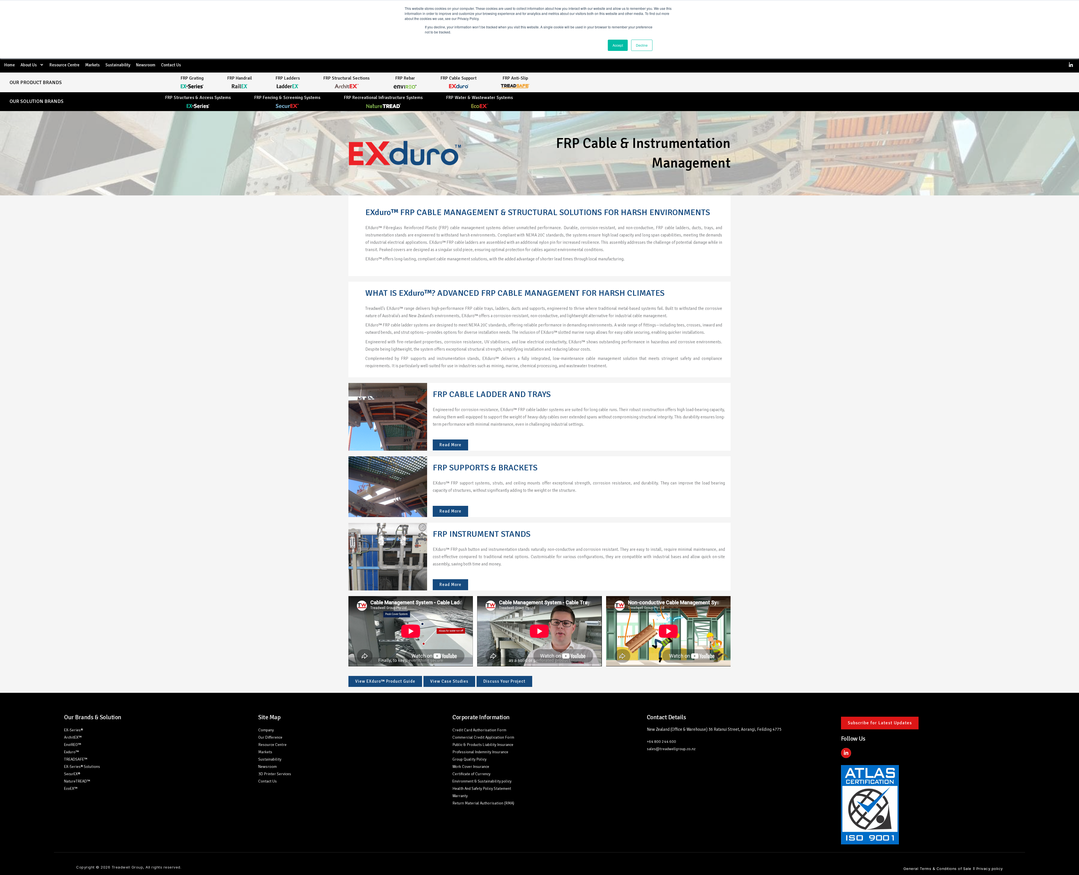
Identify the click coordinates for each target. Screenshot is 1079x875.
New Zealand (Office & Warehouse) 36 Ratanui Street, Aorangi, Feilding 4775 (714, 729)
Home (9, 64)
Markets (92, 64)
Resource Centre (64, 64)
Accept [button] (618, 45)
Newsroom (145, 64)
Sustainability (117, 64)
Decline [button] (642, 45)
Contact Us (171, 64)
